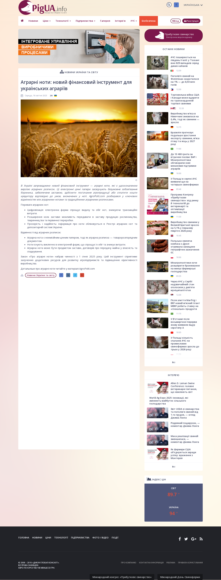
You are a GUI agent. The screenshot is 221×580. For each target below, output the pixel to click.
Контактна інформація (151, 562)
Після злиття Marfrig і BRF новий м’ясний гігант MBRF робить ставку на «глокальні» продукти (185, 304)
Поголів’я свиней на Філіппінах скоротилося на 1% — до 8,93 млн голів (185, 80)
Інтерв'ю (120, 20)
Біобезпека (148, 20)
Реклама (170, 562)
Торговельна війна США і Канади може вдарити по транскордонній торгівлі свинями (185, 99)
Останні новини (174, 49)
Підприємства (85, 20)
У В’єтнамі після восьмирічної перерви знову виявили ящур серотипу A (184, 323)
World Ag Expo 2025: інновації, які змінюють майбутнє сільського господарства (168, 400)
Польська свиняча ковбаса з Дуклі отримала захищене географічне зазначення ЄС (185, 246)
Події (115, 537)
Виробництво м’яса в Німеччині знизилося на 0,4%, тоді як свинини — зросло (185, 118)
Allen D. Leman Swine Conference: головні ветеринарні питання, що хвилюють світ (184, 387)
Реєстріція (193, 20)
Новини (33, 20)
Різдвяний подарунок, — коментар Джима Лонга (185, 424)
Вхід (176, 20)
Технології (62, 20)
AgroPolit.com (97, 196)
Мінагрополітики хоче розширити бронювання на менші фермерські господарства (185, 267)
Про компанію (128, 562)
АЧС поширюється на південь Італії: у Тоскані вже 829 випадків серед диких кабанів (185, 61)
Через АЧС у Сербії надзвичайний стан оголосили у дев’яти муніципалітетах (183, 286)
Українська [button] (191, 4)
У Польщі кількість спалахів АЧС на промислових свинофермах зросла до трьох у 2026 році (185, 343)
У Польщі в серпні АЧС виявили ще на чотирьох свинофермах (185, 181)
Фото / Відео (100, 537)
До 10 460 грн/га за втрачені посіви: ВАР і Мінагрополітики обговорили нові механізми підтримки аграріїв (183, 161)
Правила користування (190, 562)
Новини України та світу (81, 72)
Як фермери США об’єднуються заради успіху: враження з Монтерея (183, 454)
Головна (23, 537)
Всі (173, 362)
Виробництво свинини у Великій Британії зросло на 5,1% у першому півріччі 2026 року (185, 226)
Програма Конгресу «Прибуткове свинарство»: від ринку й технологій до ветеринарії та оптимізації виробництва (185, 203)
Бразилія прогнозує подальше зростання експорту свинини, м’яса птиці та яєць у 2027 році (185, 138)
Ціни (46, 20)
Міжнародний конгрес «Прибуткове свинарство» (122, 577)
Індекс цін (158, 479)
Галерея (105, 20)
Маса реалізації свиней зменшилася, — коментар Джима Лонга (185, 439)
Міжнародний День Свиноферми (180, 577)
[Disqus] (79, 319)
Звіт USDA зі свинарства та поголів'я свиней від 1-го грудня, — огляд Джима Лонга (185, 413)
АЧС (133, 20)
